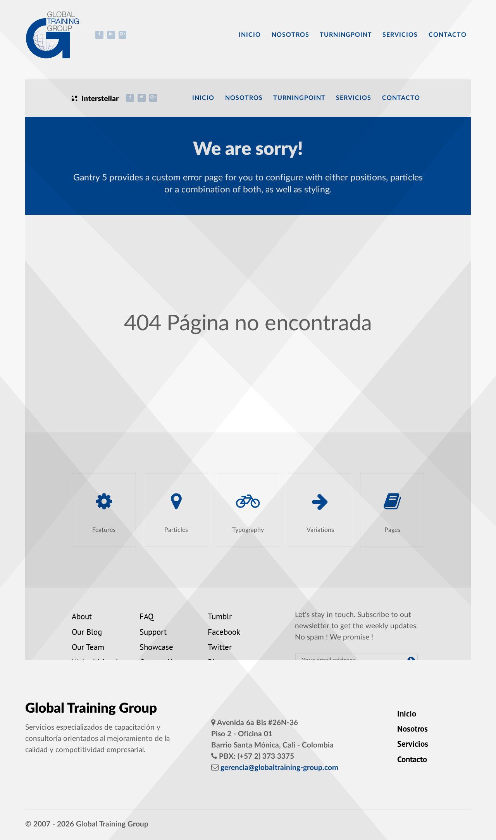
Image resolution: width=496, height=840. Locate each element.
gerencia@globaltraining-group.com (279, 767)
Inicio (406, 715)
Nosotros (412, 730)
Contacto (412, 760)
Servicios (412, 745)
